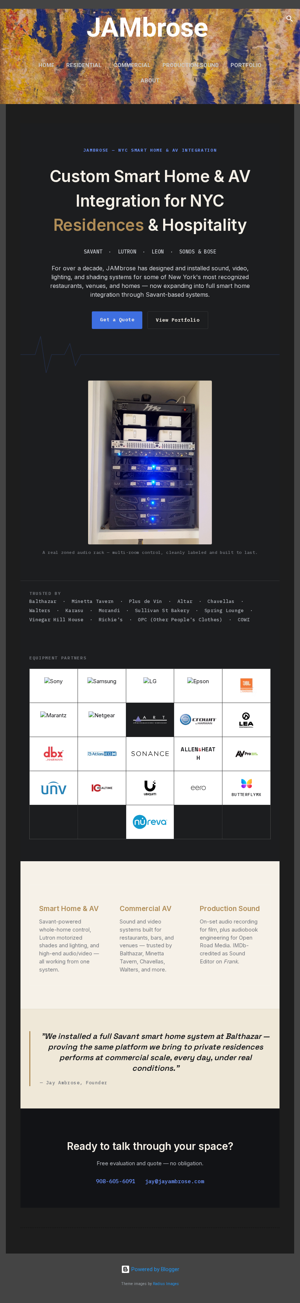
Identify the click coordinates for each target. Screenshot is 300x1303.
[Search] (289, 20)
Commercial (132, 65)
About (150, 80)
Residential (84, 65)
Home (46, 65)
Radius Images (166, 1283)
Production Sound (190, 65)
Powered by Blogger (154, 1269)
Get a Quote (117, 320)
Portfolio (246, 65)
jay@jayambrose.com (174, 1181)
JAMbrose (147, 27)
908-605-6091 (115, 1181)
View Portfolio (177, 320)
